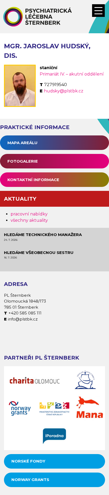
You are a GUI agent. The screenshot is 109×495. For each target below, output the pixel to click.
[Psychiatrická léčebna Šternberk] (54, 16)
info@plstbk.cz (23, 319)
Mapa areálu (22, 142)
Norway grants (30, 479)
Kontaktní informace (33, 179)
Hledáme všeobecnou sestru (39, 252)
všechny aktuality (29, 220)
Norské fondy (28, 461)
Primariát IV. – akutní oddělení (72, 74)
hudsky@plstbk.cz (63, 90)
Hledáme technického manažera (43, 234)
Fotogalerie (22, 161)
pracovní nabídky (29, 213)
